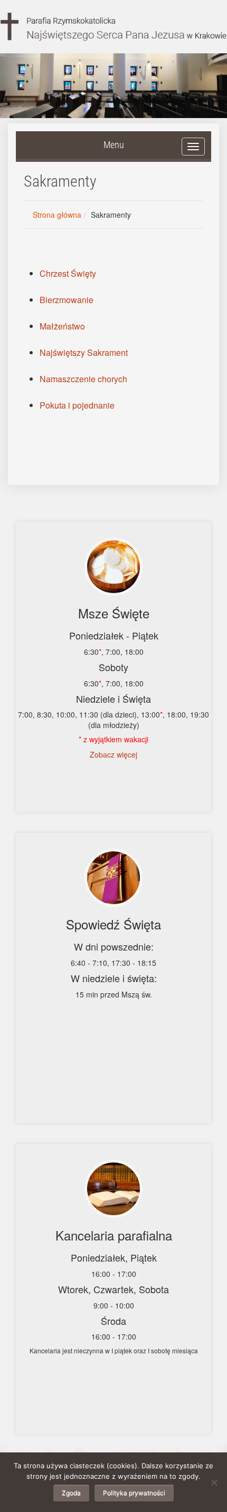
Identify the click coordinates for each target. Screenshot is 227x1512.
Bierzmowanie (66, 300)
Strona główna (57, 214)
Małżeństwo (62, 326)
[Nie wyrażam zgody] (214, 1482)
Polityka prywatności (134, 1493)
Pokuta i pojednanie (77, 405)
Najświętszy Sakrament (84, 352)
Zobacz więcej (113, 754)
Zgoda (71, 1493)
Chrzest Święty (68, 273)
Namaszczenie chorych (83, 379)
